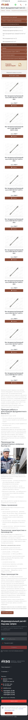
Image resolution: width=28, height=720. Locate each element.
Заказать (15, 105)
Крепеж (4, 48)
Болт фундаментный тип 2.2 (10, 38)
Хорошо (9, 713)
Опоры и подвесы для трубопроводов (11, 20)
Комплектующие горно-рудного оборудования (13, 58)
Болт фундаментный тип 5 (9, 41)
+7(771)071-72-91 (9, 692)
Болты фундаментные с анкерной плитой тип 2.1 (14, 34)
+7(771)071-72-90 (8, 691)
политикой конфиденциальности (16, 650)
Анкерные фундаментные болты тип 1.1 (13, 27)
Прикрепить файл (8, 643)
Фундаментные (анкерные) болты (10, 24)
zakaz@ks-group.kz (22, 1)
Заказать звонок (14, 701)
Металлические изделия (8, 55)
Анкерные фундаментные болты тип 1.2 (13, 30)
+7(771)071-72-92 (9, 694)
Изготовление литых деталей (9, 17)
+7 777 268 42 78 (5, 1)
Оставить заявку (15, 75)
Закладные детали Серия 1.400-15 (11, 51)
